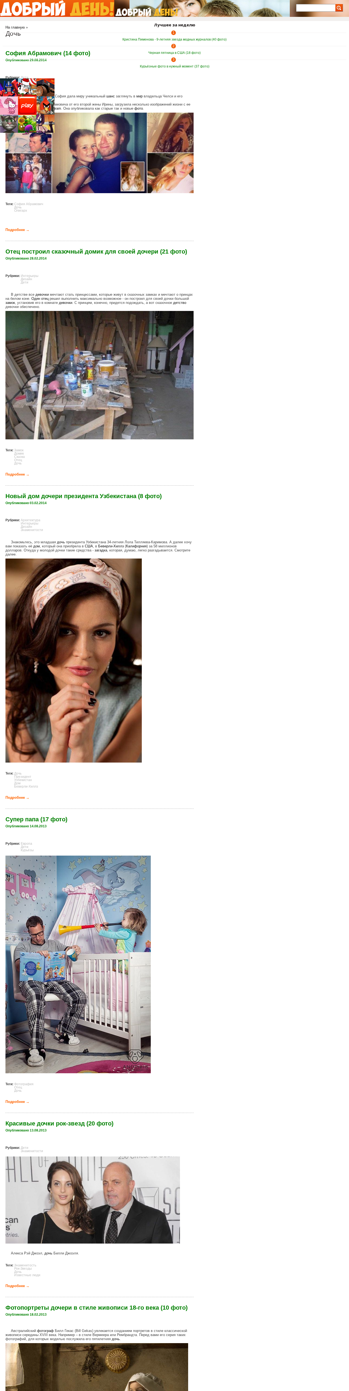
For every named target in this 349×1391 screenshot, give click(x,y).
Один (35, 299)
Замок (18, 450)
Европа (26, 843)
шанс (110, 96)
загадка (101, 550)
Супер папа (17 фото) (36, 819)
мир (139, 96)
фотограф (45, 1331)
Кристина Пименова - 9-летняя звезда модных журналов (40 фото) (174, 39)
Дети (24, 77)
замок (10, 303)
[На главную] (57, 8)
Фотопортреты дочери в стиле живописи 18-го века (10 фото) (96, 1307)
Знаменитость (25, 1265)
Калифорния (136, 546)
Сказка (19, 456)
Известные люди (27, 1275)
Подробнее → (17, 230)
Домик (19, 453)
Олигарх (20, 210)
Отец (18, 460)
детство (179, 303)
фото (138, 108)
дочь (61, 542)
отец (45, 299)
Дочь (18, 207)
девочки (42, 294)
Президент (22, 776)
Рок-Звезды (23, 1268)
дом (36, 546)
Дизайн (26, 279)
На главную (15, 27)
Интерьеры (29, 275)
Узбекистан (23, 780)
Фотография (24, 1084)
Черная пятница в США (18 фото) (174, 52)
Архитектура (30, 520)
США (89, 546)
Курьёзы (27, 850)
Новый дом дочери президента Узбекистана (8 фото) (83, 496)
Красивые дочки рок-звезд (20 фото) (59, 1123)
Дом (17, 783)
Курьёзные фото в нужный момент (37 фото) (174, 66)
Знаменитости (32, 530)
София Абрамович (28, 204)
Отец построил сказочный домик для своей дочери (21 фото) (96, 251)
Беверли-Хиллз (111, 546)
